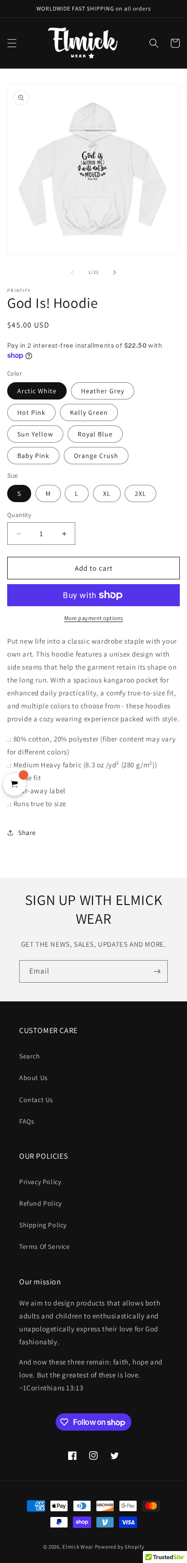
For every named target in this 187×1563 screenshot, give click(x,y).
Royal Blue (95, 434)
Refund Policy (40, 1203)
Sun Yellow (35, 434)
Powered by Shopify (119, 1546)
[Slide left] (72, 272)
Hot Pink (31, 412)
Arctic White (37, 391)
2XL (140, 493)
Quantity (19, 515)
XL (107, 493)
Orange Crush (96, 455)
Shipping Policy (43, 1225)
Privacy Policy (40, 1181)
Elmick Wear (78, 1546)
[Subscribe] (156, 971)
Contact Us (36, 1099)
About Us (33, 1077)
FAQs (26, 1121)
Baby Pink (33, 455)
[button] (12, 43)
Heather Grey (102, 391)
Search (29, 1056)
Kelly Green (89, 412)
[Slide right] (114, 272)
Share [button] (27, 832)
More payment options (93, 618)
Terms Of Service (44, 1246)
